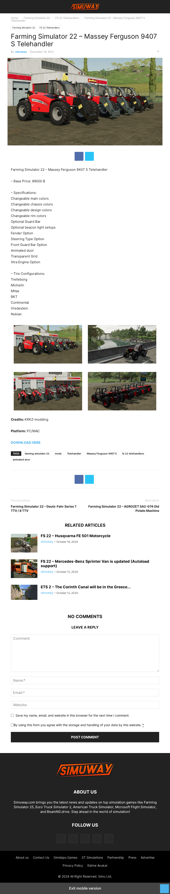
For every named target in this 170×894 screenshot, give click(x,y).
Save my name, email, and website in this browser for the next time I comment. (72, 715)
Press (132, 857)
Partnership (115, 857)
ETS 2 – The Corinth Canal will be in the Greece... (86, 587)
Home (14, 18)
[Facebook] (79, 156)
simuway (21, 51)
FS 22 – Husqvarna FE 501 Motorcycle (75, 536)
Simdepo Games (65, 857)
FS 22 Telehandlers (67, 18)
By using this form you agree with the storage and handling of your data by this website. (79, 725)
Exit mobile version (85, 888)
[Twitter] (89, 156)
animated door (21, 459)
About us (22, 857)
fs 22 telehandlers (133, 453)
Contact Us (41, 857)
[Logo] (85, 778)
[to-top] (164, 886)
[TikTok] (85, 838)
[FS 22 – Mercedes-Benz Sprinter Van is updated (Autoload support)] (24, 569)
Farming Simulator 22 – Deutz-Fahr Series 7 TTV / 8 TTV (43, 508)
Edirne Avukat (97, 865)
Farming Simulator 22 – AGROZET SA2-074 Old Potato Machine (123, 508)
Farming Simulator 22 (37, 18)
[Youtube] (108, 838)
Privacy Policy (73, 865)
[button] (17, 6)
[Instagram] (73, 838)
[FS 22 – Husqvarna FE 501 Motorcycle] (24, 544)
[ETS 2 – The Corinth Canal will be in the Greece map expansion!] (24, 592)
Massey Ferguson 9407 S (102, 453)
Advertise (148, 857)
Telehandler (74, 453)
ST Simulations (92, 857)
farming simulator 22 (37, 453)
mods (58, 453)
